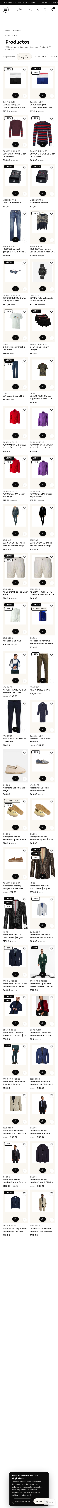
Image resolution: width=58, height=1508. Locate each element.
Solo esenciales (22, 1501)
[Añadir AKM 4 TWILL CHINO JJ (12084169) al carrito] (25, 730)
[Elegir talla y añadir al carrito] (25, 96)
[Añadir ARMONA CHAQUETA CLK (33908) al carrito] (25, 1318)
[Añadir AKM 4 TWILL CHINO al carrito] (52, 681)
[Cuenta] (38, 10)
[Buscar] (30, 10)
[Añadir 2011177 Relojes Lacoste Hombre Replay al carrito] (52, 289)
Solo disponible (25, 57)
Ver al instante (15, 95)
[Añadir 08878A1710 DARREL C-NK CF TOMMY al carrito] (52, 145)
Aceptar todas (42, 1501)
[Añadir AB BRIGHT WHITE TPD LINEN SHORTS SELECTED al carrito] (52, 583)
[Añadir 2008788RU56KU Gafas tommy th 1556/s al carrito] (25, 289)
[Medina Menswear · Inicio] (20, 10)
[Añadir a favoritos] (24, 69)
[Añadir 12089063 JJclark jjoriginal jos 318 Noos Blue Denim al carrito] (25, 240)
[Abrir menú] (6, 10)
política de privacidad (21, 1495)
